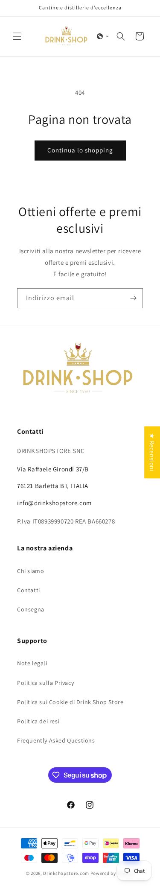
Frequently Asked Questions (56, 740)
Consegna (30, 609)
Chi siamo (30, 571)
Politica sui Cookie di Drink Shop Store (70, 702)
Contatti (28, 590)
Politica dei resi (38, 721)
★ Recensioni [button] (152, 452)
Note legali (32, 663)
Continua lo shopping (80, 150)
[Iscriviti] (133, 298)
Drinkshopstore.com (66, 873)
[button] (17, 36)
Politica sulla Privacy (45, 683)
